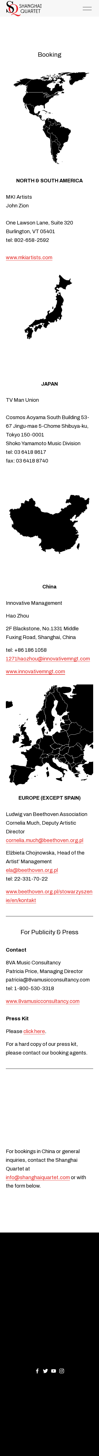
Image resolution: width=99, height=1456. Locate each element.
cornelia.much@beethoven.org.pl (44, 840)
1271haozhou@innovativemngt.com (48, 658)
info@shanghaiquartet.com (38, 1177)
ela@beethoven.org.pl (32, 870)
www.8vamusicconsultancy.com (42, 1001)
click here (34, 1031)
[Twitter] (45, 1371)
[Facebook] (37, 1371)
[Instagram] (61, 1371)
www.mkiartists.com (29, 257)
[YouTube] (53, 1371)
